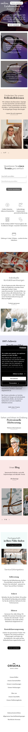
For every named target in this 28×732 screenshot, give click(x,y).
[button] (1, 153)
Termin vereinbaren (14, 189)
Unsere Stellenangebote (14, 700)
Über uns (14, 693)
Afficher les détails (18, 373)
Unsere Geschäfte (14, 697)
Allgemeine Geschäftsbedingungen (14, 716)
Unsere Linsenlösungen (14, 684)
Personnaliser (13, 383)
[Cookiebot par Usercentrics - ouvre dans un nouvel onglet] (19, 348)
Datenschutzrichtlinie (14, 713)
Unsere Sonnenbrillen (14, 681)
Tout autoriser (14, 378)
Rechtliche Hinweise (14, 719)
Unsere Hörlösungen (14, 687)
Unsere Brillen (14, 677)
